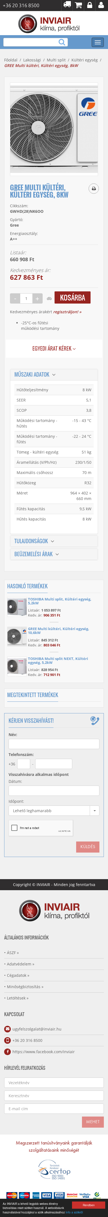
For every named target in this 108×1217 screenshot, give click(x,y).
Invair (50, 23)
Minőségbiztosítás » (25, 986)
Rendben (89, 1205)
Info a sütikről (74, 1212)
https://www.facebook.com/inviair (43, 1051)
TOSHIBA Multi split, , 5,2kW (59, 601)
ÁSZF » (13, 952)
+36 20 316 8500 (27, 1040)
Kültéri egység (84, 60)
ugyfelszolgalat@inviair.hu (36, 1029)
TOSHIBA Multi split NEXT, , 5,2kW (58, 660)
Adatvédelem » (20, 964)
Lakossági (32, 60)
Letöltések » (18, 998)
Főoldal (10, 60)
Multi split (56, 60)
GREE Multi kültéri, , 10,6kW (58, 630)
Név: (13, 734)
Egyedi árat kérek (52, 348)
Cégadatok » (18, 975)
